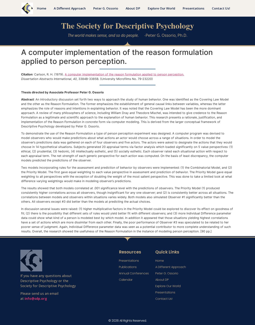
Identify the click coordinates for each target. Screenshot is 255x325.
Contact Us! (221, 8)
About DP (133, 8)
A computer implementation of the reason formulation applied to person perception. (124, 74)
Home (41, 8)
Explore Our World (161, 8)
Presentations (193, 8)
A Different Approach (70, 8)
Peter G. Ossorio (105, 8)
